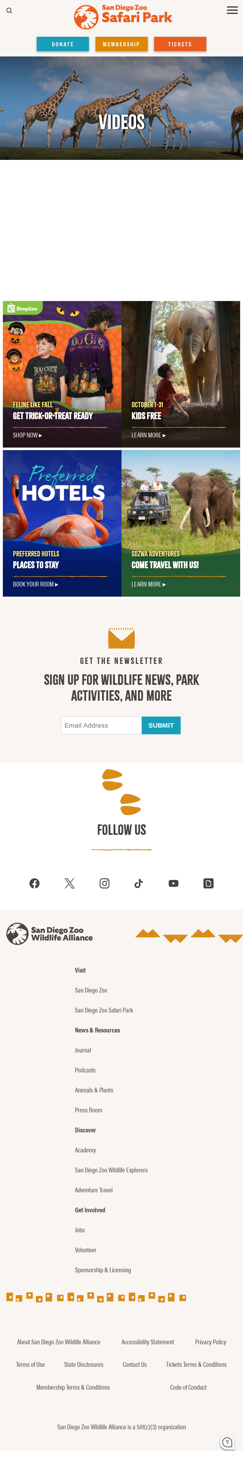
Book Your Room (33, 583)
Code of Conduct (188, 1387)
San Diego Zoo (91, 989)
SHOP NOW (25, 434)
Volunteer (86, 1249)
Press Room (88, 1109)
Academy (85, 1149)
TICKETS (180, 44)
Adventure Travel (94, 1189)
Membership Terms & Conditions (73, 1387)
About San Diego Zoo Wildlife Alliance (58, 1341)
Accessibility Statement (148, 1341)
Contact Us (135, 1364)
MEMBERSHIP (121, 44)
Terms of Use (30, 1364)
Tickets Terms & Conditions (196, 1364)
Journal (83, 1049)
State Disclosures (83, 1364)
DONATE (63, 44)
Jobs (80, 1229)
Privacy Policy (210, 1341)
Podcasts (85, 1069)
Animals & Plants (94, 1089)
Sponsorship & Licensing (103, 1269)
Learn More (146, 434)
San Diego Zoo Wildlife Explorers (111, 1169)
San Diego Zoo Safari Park (104, 1009)
